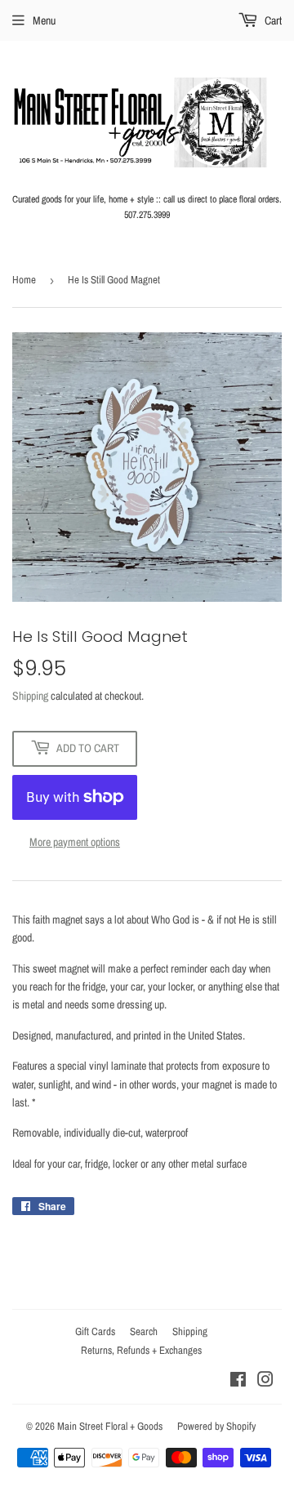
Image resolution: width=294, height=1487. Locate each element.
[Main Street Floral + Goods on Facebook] (238, 1381)
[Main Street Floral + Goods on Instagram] (265, 1381)
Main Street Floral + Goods (110, 1426)
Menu (44, 20)
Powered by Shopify (216, 1426)
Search (144, 1331)
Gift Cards (95, 1331)
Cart (272, 20)
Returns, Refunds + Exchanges (141, 1350)
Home (24, 280)
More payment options (74, 842)
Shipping (30, 695)
